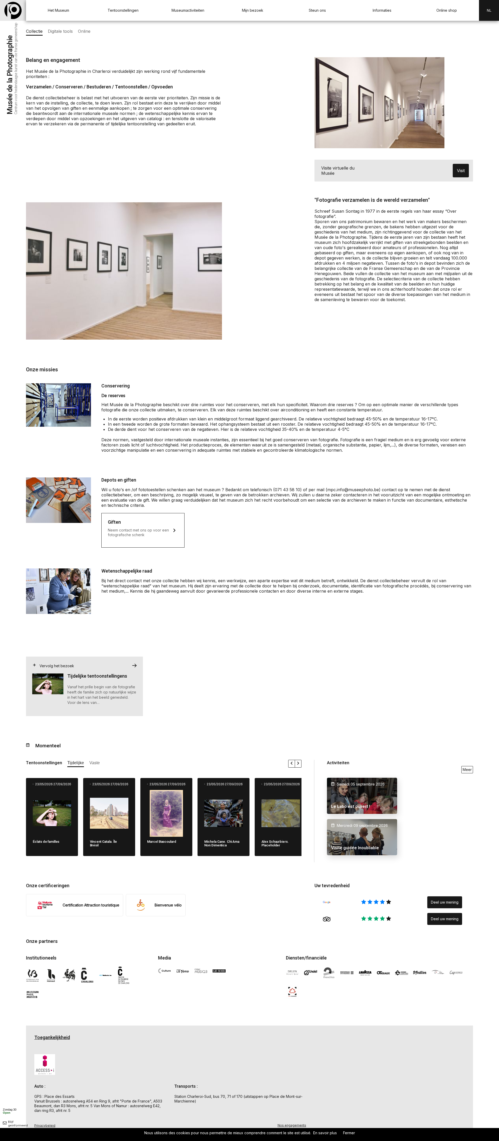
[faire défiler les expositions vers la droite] (298, 763)
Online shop (446, 10)
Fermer (349, 1133)
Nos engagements (292, 1125)
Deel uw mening (444, 902)
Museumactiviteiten (188, 10)
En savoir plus (325, 1133)
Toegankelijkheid (52, 1037)
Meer (467, 769)
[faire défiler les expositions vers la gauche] (291, 763)
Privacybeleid (44, 1125)
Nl (489, 10)
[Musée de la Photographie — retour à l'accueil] (13, 10)
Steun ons (317, 10)
